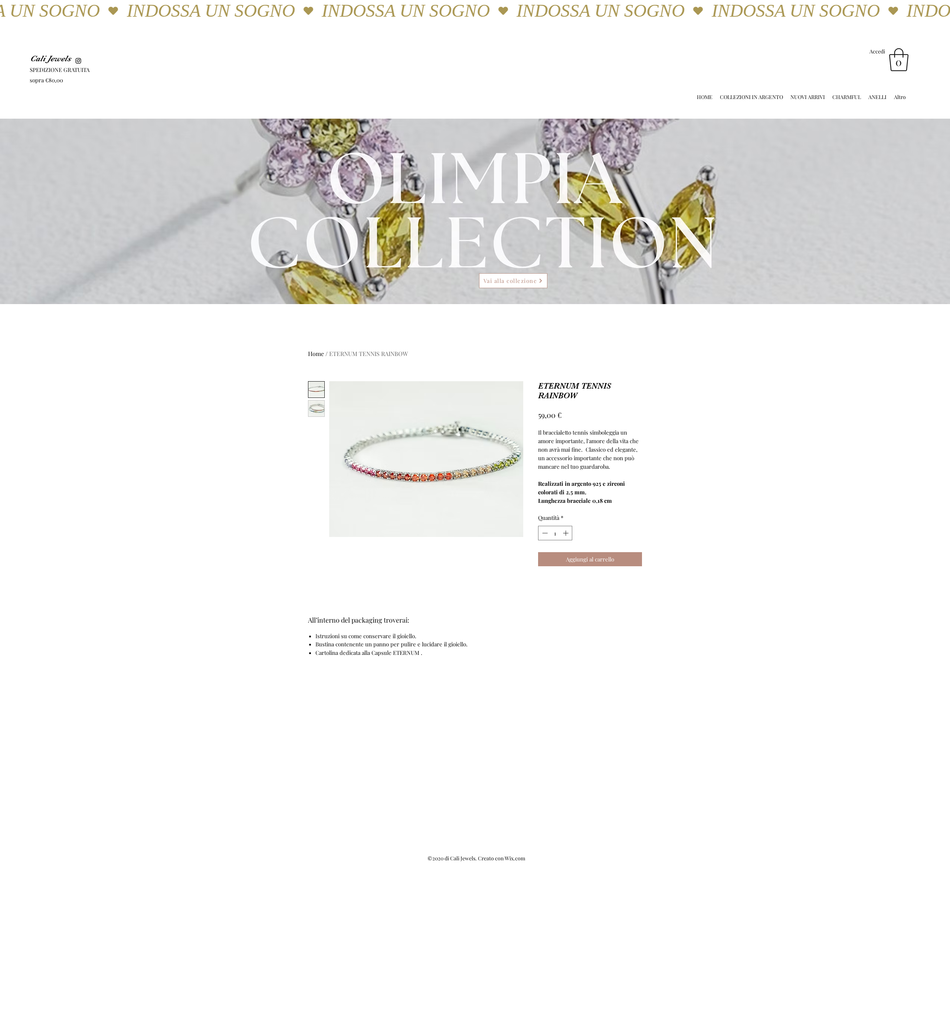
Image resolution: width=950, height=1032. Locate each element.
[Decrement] (544, 533)
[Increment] (566, 533)
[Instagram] (78, 61)
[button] (898, 59)
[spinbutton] (555, 533)
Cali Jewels (50, 58)
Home (316, 353)
